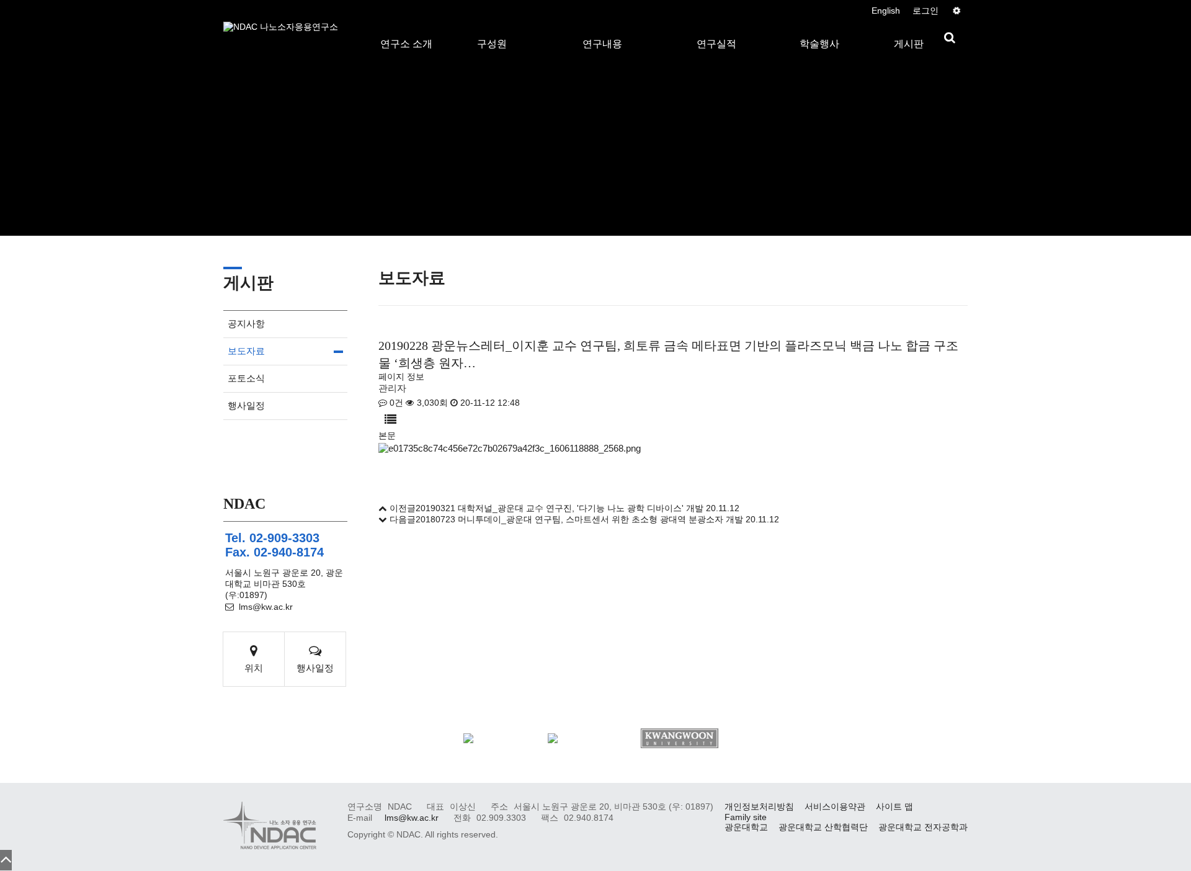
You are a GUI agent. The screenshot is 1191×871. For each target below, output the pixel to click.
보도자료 (246, 351)
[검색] (949, 38)
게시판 (909, 31)
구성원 (492, 31)
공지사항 (246, 323)
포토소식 (246, 378)
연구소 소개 (406, 31)
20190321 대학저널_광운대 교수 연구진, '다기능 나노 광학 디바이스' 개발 (559, 508)
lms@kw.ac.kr (266, 607)
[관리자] (956, 11)
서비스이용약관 (835, 806)
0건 (395, 403)
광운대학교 (746, 827)
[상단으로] (6, 860)
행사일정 (246, 405)
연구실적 (716, 31)
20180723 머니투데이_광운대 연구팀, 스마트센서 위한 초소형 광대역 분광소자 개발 (579, 519)
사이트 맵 (894, 806)
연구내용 (602, 31)
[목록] (390, 420)
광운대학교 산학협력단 (823, 827)
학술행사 (819, 31)
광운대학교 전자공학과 (923, 827)
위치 (253, 668)
